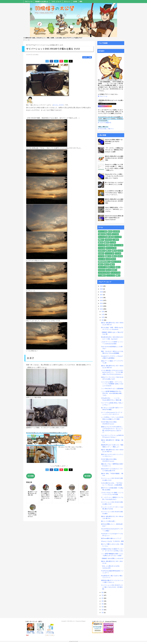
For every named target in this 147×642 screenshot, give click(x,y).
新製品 (100, 239)
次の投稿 (31, 476)
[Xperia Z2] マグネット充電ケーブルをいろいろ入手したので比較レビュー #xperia (114, 176)
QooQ (76, 641)
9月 (103, 320)
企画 (100, 264)
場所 (100, 242)
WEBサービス (115, 261)
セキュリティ (102, 267)
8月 (103, 592)
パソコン (101, 248)
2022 (101, 286)
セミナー (101, 258)
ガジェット (67, 1)
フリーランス (110, 275)
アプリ (116, 253)
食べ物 (100, 253)
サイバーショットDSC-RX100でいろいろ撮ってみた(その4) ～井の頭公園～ (112, 587)
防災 (105, 264)
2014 (101, 303)
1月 (103, 612)
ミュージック (108, 253)
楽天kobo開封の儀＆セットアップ (111, 538)
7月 (103, 595)
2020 (101, 289)
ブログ (100, 256)
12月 (103, 311)
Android (107, 239)
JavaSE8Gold (109, 258)
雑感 (113, 250)
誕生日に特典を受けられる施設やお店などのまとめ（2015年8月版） (114, 201)
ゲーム (111, 242)
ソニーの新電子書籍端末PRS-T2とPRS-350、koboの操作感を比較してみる (112, 393)
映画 (117, 267)
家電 (113, 256)
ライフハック (117, 245)
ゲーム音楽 (101, 275)
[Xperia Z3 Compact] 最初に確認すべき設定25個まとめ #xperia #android (114, 217)
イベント (117, 237)
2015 (101, 300)
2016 (101, 297)
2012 (101, 309)
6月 (103, 598)
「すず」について (56, 1)
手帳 (111, 264)
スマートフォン (110, 248)
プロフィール (28, 1)
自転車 (113, 270)
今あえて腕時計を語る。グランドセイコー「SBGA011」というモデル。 (114, 209)
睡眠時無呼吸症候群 (103, 261)
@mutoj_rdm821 (58, 105)
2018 (101, 292)
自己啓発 (101, 250)
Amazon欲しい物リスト (107, 128)
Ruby (107, 270)
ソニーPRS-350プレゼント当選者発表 (112, 388)
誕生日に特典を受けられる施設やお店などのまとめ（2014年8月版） (114, 158)
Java (119, 250)
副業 (117, 275)
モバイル (101, 245)
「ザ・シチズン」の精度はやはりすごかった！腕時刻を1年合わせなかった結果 (114, 149)
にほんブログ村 (70, 449)
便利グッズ (110, 267)
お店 (119, 256)
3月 (103, 606)
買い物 (109, 237)
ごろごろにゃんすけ (103, 272)
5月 (103, 601)
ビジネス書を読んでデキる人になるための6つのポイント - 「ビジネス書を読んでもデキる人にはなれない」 (112, 372)
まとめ (114, 231)
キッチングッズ (114, 272)
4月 (103, 604)
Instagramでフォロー (105, 106)
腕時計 (106, 256)
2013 (101, 306)
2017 (101, 294)
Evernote (101, 270)
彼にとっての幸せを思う (108, 521)
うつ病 (114, 239)
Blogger (83, 621)
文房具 (75, 1)
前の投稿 (87, 476)
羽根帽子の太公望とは (41, 1)
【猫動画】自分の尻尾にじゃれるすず (112, 558)
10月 (103, 317)
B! (56, 61)
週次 (107, 234)
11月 (103, 314)
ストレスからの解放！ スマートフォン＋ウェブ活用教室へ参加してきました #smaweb (112, 383)
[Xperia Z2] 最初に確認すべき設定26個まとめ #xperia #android (114, 141)
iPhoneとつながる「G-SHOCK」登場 (112, 541)
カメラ (85, 57)
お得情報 (108, 245)
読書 (105, 242)
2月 (103, 609)
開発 (81, 1)
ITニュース (101, 237)
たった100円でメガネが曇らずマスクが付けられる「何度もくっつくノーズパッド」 (114, 192)
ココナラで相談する (105, 122)
